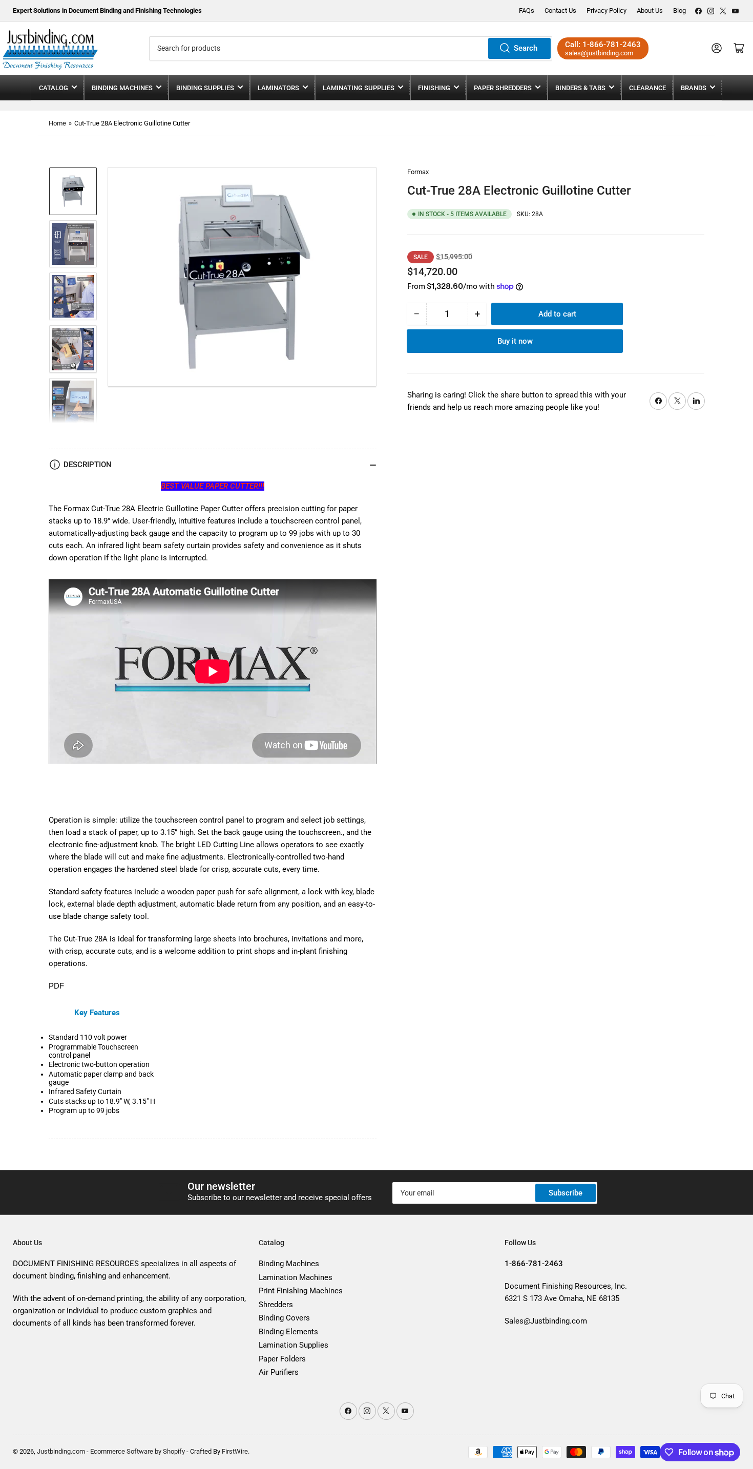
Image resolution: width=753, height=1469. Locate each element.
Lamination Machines (295, 1277)
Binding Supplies (205, 88)
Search (525, 48)
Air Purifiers (279, 1372)
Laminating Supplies (358, 88)
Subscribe (565, 1193)
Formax (418, 172)
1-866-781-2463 (611, 44)
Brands (693, 88)
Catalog (53, 88)
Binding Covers (284, 1318)
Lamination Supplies (293, 1345)
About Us (650, 10)
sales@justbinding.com (599, 53)
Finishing (434, 88)
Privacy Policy (606, 10)
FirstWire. (235, 1451)
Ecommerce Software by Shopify (137, 1451)
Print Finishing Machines (301, 1290)
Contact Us (560, 10)
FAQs (526, 10)
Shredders (276, 1304)
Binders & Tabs (580, 88)
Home (57, 123)
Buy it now (515, 341)
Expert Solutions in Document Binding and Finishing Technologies (107, 10)
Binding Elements (288, 1331)
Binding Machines (122, 88)
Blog (679, 10)
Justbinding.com (61, 1451)
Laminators (278, 88)
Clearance (647, 88)
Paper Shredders (503, 88)
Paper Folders (282, 1358)
